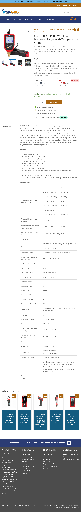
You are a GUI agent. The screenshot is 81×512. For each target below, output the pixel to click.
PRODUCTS (9, 19)
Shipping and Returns (49, 464)
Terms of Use (46, 459)
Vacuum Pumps (27, 454)
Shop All (25, 473)
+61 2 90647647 (73, 454)
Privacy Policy (47, 461)
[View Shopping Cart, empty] (70, 19)
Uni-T (40, 29)
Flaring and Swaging (28, 464)
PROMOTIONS (18, 19)
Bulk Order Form (73, 5)
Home (36, 29)
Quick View (8, 409)
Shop (58, 5)
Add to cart (54, 102)
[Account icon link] (75, 19)
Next (31, 63)
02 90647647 (16, 5)
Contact (64, 5)
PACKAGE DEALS (29, 19)
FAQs (44, 457)
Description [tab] (7, 127)
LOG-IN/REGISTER (49, 19)
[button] (28, 31)
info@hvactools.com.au (27, 5)
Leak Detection (27, 471)
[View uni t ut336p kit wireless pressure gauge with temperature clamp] (5, 62)
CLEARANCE (39, 19)
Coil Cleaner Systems (29, 457)
